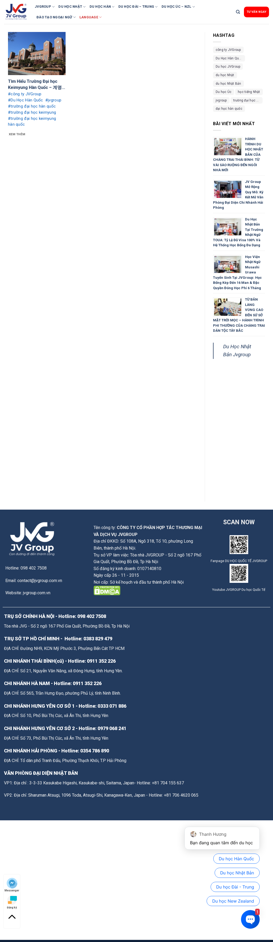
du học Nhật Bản (228, 83)
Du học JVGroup (228, 66)
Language (88, 17)
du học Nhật (225, 75)
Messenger (12, 890)
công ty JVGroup (228, 50)
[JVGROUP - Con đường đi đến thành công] (17, 12)
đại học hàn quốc (229, 108)
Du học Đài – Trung (136, 7)
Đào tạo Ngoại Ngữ (54, 17)
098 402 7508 (91, 616)
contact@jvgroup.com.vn (39, 580)
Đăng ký (12, 907)
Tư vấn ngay (256, 12)
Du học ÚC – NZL (176, 7)
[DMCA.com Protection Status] (107, 590)
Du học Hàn (100, 7)
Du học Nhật (70, 7)
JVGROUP (43, 7)
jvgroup (221, 100)
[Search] (238, 12)
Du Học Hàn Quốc (229, 58)
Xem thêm (17, 134)
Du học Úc (223, 92)
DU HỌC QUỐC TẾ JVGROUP (246, 561)
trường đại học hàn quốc (248, 100)
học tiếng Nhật (249, 92)
